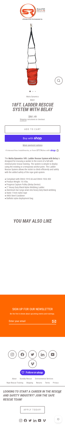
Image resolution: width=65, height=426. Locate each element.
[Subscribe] (53, 321)
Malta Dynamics (32, 97)
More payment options (32, 145)
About (14, 379)
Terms (47, 383)
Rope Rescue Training (15, 383)
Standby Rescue (26, 379)
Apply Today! (32, 409)
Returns (39, 383)
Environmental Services (44, 379)
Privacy (56, 383)
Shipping (23, 119)
